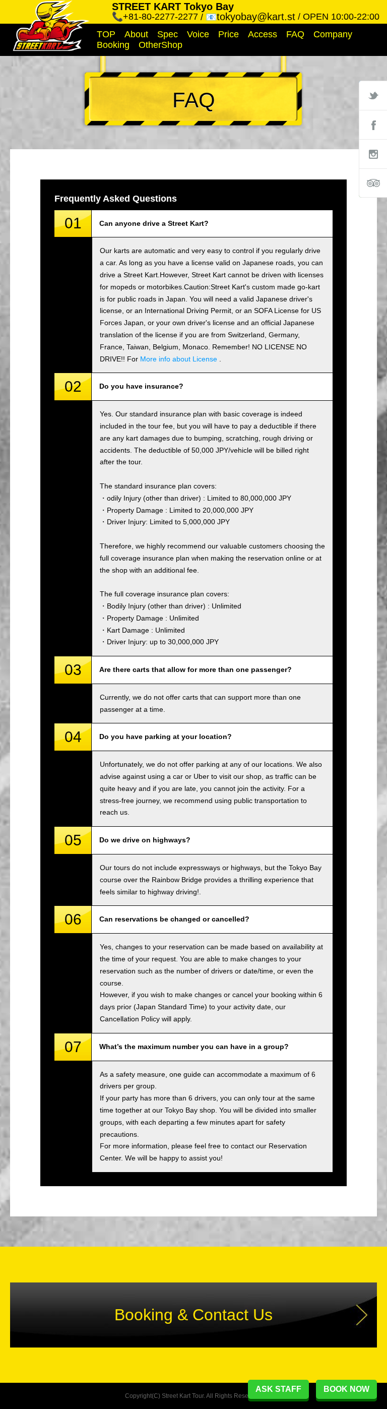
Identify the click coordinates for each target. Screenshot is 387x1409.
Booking (113, 45)
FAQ (295, 34)
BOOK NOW (346, 1389)
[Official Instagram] (373, 153)
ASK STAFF (278, 1389)
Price (228, 34)
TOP (106, 34)
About (136, 34)
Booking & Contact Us (193, 1315)
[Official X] (373, 95)
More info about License (178, 359)
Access (262, 34)
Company (332, 34)
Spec (167, 34)
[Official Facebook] (373, 124)
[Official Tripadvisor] (373, 183)
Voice (198, 34)
